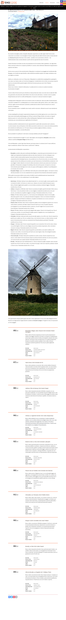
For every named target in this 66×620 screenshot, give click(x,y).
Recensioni (52, 2)
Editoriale (41, 2)
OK (34, 8)
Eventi (58, 2)
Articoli (46, 2)
